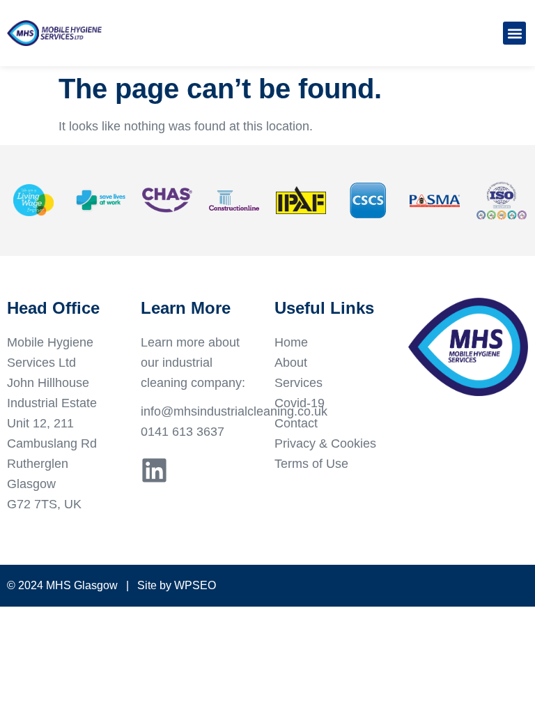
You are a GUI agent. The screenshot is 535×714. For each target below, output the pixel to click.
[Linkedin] (154, 470)
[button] (514, 33)
